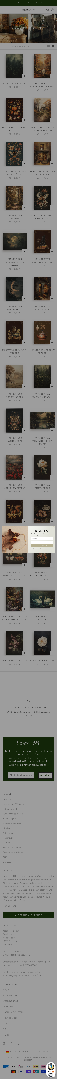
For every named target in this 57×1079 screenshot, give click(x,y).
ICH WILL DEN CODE (42, 545)
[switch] (50, 1075)
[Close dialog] (54, 527)
